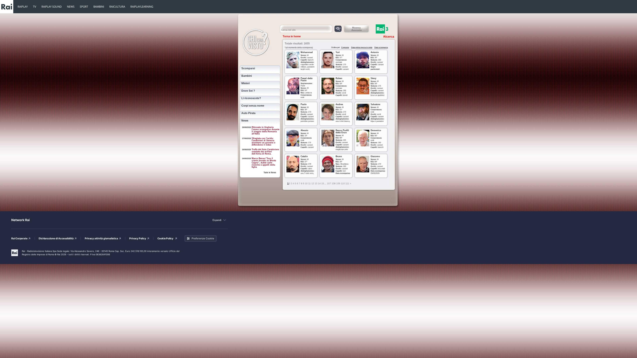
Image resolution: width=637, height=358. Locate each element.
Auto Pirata (248, 113)
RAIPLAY (23, 6)
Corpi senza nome (252, 105)
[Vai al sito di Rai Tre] (386, 28)
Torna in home (292, 36)
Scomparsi (248, 68)
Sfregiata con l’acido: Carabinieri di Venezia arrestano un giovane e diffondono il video (263, 141)
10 (306, 183)
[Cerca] (338, 28)
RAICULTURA (117, 6)
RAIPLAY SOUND (51, 6)
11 (309, 183)
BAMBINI (98, 6)
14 (319, 183)
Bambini (246, 76)
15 (322, 183)
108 (334, 183)
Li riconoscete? (251, 98)
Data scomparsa (381, 47)
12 (312, 183)
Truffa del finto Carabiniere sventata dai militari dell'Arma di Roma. (265, 151)
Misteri (245, 83)
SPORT (84, 6)
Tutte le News (270, 172)
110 (343, 183)
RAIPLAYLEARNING (141, 6)
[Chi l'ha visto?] (259, 42)
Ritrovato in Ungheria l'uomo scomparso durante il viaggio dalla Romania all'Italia (265, 130)
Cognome (345, 47)
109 (338, 183)
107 (329, 183)
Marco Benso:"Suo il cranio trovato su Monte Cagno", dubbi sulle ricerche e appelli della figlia (264, 162)
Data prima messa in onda (361, 47)
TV (34, 6)
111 (347, 183)
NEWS (70, 6)
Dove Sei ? (248, 91)
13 (316, 183)
